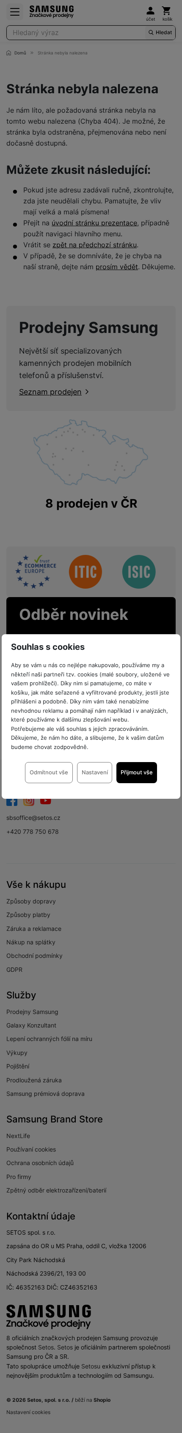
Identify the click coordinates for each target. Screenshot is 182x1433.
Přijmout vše (137, 772)
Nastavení (95, 772)
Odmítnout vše (49, 772)
